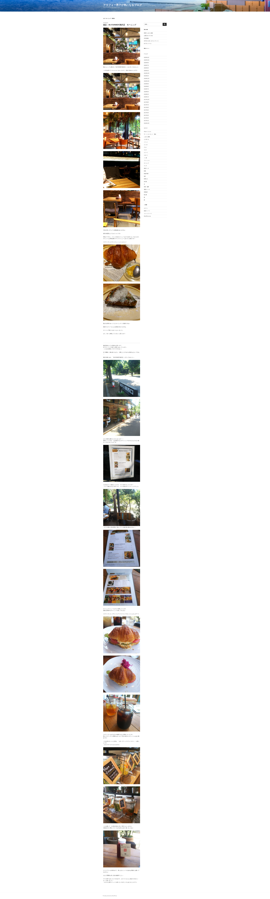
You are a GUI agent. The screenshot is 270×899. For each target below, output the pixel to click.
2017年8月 (146, 102)
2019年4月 (146, 75)
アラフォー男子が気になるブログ (122, 5)
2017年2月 (146, 118)
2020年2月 (146, 70)
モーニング (146, 163)
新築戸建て (146, 173)
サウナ (145, 150)
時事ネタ (146, 178)
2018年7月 (146, 89)
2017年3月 (146, 115)
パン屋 (145, 157)
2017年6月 (146, 107)
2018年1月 (146, 96)
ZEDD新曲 (146, 38)
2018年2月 (146, 94)
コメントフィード (148, 213)
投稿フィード (147, 210)
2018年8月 (146, 86)
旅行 (145, 176)
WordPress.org (147, 216)
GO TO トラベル (147, 43)
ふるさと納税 (147, 136)
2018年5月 (146, 91)
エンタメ (146, 144)
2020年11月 (146, 57)
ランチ (145, 165)
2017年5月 (146, 110)
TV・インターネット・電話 (150, 134)
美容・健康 (146, 186)
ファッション (147, 160)
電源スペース (147, 189)
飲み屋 (145, 194)
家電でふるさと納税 (148, 33)
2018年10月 (146, 81)
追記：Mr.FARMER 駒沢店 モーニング (119, 25)
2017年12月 (146, 99)
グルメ (145, 147)
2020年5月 (146, 67)
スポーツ (146, 155)
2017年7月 (146, 104)
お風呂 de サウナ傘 (148, 35)
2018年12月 (146, 78)
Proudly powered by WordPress (110, 895)
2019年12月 (146, 73)
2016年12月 (146, 123)
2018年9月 (146, 83)
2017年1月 (146, 120)
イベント (146, 142)
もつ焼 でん (146, 139)
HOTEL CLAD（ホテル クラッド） (151, 40)
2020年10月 (146, 60)
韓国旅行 (146, 192)
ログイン (146, 208)
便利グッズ (146, 168)
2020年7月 (146, 65)
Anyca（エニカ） (148, 131)
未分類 (145, 181)
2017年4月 (146, 112)
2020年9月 (146, 62)
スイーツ (146, 152)
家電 (145, 171)
